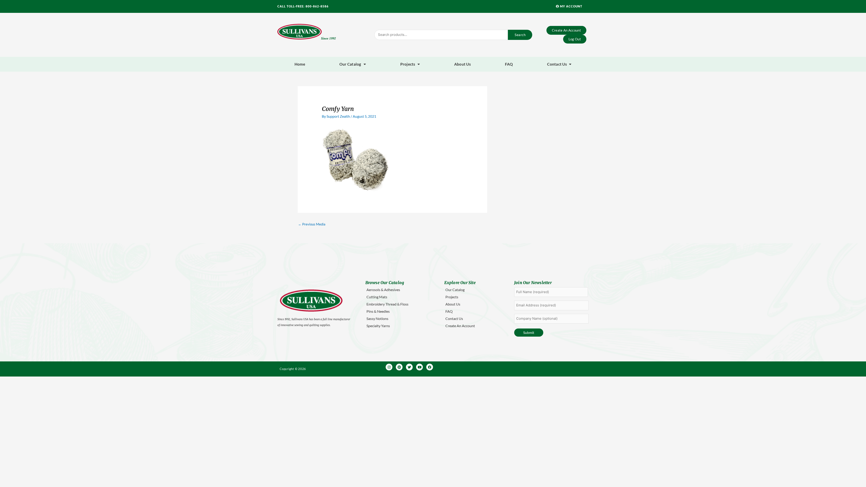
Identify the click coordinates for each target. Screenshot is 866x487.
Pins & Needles (378, 311)
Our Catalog (350, 64)
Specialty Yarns (378, 326)
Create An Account (460, 326)
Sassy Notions (377, 318)
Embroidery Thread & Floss (387, 304)
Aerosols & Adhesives (383, 289)
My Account (570, 6)
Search (520, 35)
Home (300, 64)
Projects (407, 64)
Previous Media (311, 224)
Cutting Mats (376, 297)
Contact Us (557, 64)
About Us (462, 64)
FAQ (509, 64)
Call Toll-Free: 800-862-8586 (303, 6)
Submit (528, 332)
